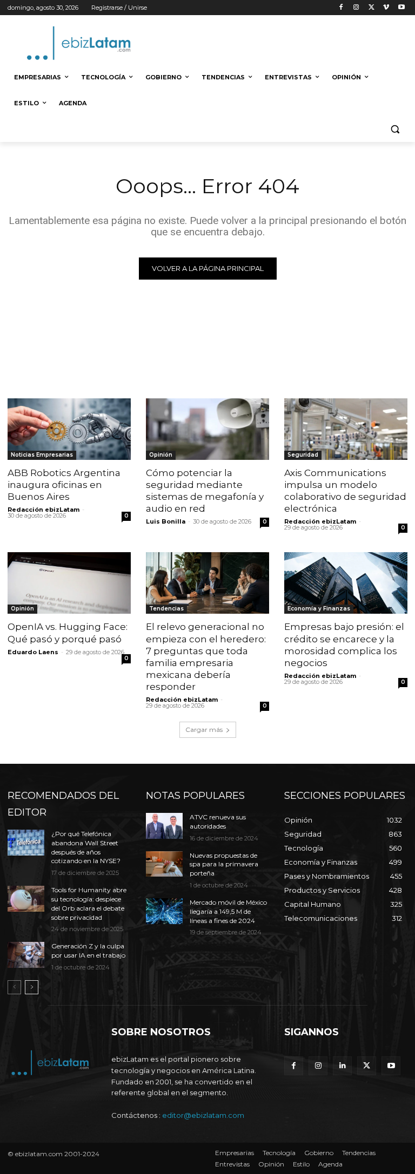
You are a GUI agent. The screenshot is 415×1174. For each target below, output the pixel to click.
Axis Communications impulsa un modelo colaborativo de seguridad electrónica (345, 490)
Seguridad (302, 454)
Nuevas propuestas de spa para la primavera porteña (224, 864)
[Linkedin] (342, 1065)
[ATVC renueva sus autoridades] (164, 826)
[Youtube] (401, 8)
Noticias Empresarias (42, 454)
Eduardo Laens (33, 652)
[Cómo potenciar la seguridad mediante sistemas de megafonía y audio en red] (207, 429)
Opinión (160, 454)
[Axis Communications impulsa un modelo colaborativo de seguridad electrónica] (345, 429)
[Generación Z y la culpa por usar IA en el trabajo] (26, 955)
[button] (394, 129)
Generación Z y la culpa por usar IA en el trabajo (88, 950)
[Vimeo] (386, 8)
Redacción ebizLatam (43, 509)
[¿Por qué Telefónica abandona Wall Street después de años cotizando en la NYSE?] (26, 843)
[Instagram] (356, 8)
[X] (371, 8)
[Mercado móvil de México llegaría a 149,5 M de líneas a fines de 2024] (164, 911)
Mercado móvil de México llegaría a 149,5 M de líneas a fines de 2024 (228, 911)
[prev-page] (14, 987)
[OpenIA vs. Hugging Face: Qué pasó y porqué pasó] (69, 583)
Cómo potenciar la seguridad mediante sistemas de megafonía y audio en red (205, 490)
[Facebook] (341, 8)
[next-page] (31, 987)
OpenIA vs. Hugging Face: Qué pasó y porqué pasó (68, 632)
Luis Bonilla (165, 521)
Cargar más (204, 729)
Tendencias (166, 608)
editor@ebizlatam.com (203, 1115)
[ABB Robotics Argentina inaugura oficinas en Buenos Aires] (69, 429)
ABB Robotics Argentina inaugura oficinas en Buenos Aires (64, 484)
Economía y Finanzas (318, 608)
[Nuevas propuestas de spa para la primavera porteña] (164, 864)
